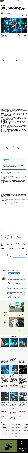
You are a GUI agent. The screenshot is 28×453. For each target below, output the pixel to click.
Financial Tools (22, 443)
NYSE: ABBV (7, 109)
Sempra (25, 427)
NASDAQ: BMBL (7, 146)
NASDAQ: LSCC (12, 194)
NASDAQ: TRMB (7, 235)
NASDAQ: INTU (6, 180)
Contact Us (22, 441)
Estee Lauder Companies (6, 436)
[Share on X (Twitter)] (22, 15)
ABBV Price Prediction (13, 109)
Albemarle (4, 433)
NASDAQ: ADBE (7, 113)
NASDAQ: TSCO (9, 231)
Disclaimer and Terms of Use (22, 445)
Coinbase (4, 427)
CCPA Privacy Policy (22, 448)
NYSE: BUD (13, 125)
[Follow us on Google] (26, 15)
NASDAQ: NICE (7, 198)
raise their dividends (23, 239)
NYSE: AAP (10, 117)
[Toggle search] (16, 1)
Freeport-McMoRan (6, 430)
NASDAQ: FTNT (7, 176)
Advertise (22, 450)
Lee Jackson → (9, 278)
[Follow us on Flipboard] (24, 15)
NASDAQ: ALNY (12, 121)
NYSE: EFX (7, 172)
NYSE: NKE (6, 202)
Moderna (4, 424)
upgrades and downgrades (11, 243)
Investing (4, 5)
